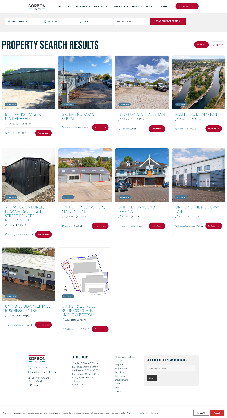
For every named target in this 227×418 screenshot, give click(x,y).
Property (119, 364)
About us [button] (63, 6)
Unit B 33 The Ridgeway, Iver (198, 209)
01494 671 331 (188, 6)
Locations (119, 372)
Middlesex (183, 128)
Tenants (137, 6)
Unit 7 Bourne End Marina (136, 209)
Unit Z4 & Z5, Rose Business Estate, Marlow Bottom (79, 310)
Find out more (43, 133)
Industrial (12, 105)
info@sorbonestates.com (44, 372)
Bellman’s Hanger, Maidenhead (23, 116)
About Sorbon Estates (125, 357)
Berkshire (12, 133)
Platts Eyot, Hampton (196, 114)
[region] (113, 412)
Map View (218, 45)
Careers (118, 360)
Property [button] (99, 6)
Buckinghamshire (15, 234)
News (149, 6)
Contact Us (120, 391)
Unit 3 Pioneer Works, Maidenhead (83, 209)
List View (202, 45)
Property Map (121, 368)
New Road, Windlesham (141, 114)
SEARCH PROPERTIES (168, 21)
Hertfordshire (71, 127)
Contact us (167, 6)
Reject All (201, 413)
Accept (217, 413)
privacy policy (136, 413)
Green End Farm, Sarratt (78, 116)
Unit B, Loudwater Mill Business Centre (28, 308)
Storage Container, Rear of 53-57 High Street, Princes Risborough (24, 213)
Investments (82, 6)
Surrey (124, 128)
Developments (119, 6)
